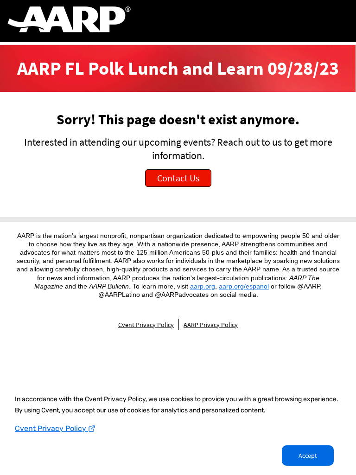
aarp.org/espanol (244, 286)
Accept (308, 455)
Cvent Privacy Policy (51, 428)
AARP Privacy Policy (211, 325)
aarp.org (202, 286)
